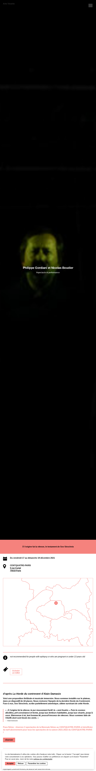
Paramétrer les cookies (37, 763)
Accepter (10, 763)
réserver (9, 740)
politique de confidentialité (43, 759)
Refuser (21, 763)
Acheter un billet (16, 672)
